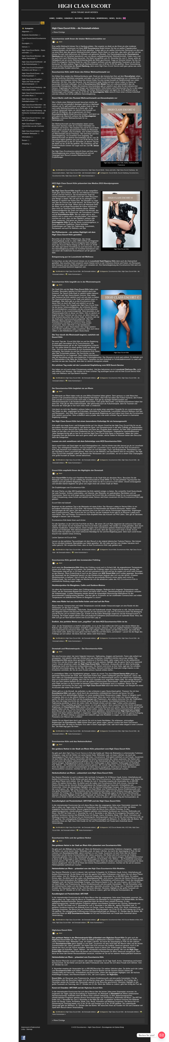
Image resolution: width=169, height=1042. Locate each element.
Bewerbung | (102, 18)
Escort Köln (112, 549)
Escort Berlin (113, 173)
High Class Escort (71, 176)
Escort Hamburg (123, 173)
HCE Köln (128, 827)
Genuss (24, 47)
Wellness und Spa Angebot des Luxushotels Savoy (92, 448)
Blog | (118, 18)
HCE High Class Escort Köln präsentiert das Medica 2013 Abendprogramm (85, 183)
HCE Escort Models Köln (117, 827)
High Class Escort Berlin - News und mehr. (102, 170)
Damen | (59, 18)
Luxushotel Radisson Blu (126, 369)
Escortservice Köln (92, 84)
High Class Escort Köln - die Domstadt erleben (81, 173)
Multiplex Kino (80, 724)
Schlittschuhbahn (59, 146)
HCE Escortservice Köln (126, 579)
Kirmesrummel (63, 779)
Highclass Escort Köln (62, 930)
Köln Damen (80, 591)
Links (23, 1029)
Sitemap (29, 1029)
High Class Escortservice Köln (104, 779)
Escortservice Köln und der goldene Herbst (71, 838)
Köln (91, 753)
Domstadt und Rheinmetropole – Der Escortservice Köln (77, 649)
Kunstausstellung (96, 819)
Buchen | (79, 18)
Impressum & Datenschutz (30, 1027)
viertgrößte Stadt (124, 491)
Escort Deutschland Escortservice (34, 38)
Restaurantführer (58, 769)
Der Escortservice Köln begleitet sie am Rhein (72, 388)
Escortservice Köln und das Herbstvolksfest (72, 741)
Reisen (24, 140)
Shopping (25, 144)
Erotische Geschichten (30, 35)
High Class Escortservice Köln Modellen (108, 869)
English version (124, 18)
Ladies (140, 969)
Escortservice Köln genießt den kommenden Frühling (76, 560)
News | (112, 18)
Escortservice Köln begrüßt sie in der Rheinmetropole (76, 282)
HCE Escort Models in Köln (130, 919)
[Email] (161, 1035)
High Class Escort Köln (121, 761)
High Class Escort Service (77, 753)
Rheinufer (66, 961)
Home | (52, 18)
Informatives (26, 137)
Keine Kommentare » (88, 176)
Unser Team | (89, 18)
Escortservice (133, 173)
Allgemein (25, 32)
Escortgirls (25, 43)
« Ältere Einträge (58, 32)
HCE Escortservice (91, 48)
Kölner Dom (56, 662)
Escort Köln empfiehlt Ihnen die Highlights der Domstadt (77, 470)
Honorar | (68, 18)
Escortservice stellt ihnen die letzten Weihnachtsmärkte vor (79, 39)
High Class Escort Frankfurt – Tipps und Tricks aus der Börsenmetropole (32, 81)
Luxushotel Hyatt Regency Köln (103, 261)
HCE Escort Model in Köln (62, 797)
